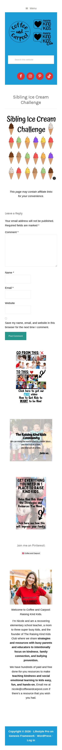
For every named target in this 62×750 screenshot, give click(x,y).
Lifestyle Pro (41, 731)
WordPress (44, 735)
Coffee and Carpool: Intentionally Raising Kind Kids (31, 31)
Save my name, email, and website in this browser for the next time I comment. (30, 325)
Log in (31, 740)
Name (9, 272)
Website (10, 303)
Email (9, 287)
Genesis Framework (22, 735)
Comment (12, 232)
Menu (33, 8)
